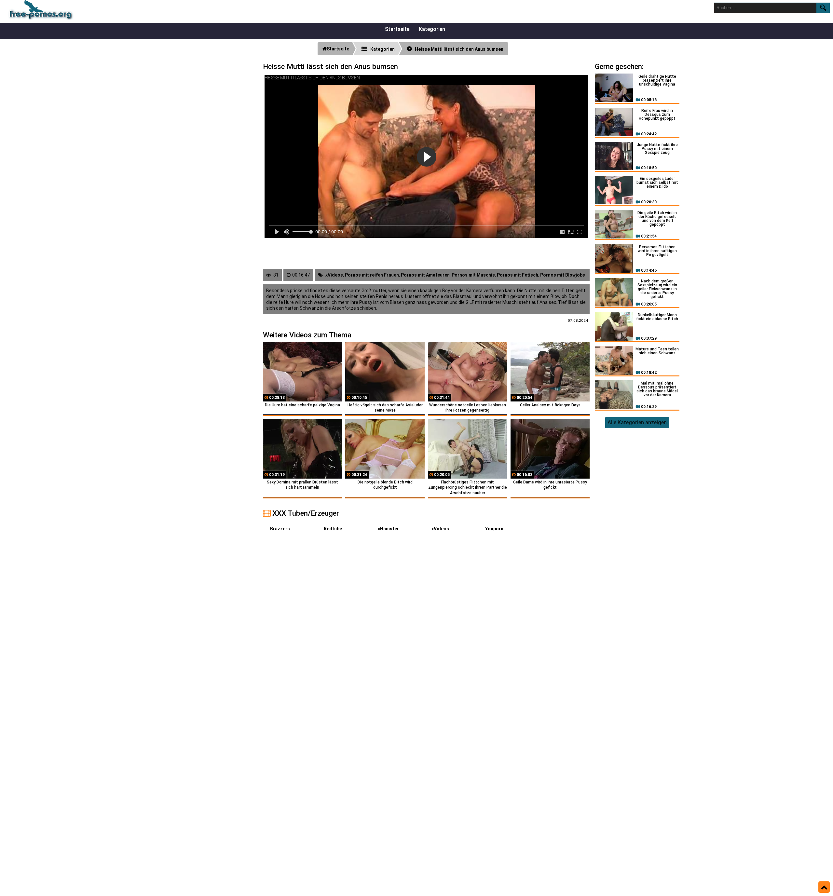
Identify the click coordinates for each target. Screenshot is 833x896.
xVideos (334, 275)
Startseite (397, 29)
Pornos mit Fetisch (517, 275)
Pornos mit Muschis (473, 275)
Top (824, 887)
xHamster (388, 528)
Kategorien (432, 29)
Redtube (333, 528)
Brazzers (280, 528)
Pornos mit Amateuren (425, 275)
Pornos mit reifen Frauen (372, 275)
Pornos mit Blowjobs (562, 275)
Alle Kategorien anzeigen (637, 422)
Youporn (494, 528)
